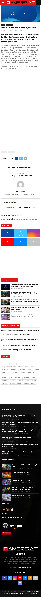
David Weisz (6, 30)
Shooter (13, 380)
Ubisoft (33, 383)
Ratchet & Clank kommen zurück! (20, 167)
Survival (12, 383)
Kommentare (11, 208)
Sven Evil (17, 475)
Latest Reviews (8, 459)
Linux (29, 372)
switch (19, 383)
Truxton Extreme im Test (21, 480)
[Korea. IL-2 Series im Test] (6, 497)
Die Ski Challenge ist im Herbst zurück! (19, 350)
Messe (9, 375)
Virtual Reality (6, 386)
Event (26, 366)
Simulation (21, 380)
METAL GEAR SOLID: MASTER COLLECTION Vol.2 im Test (22, 488)
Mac (34, 372)
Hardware (22, 369)
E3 (2, 366)
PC (11, 377)
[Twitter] (10, 578)
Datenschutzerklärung (9, 593)
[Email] (25, 578)
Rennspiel (26, 377)
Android (13, 363)
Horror (37, 369)
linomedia (34, 593)
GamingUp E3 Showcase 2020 (20, 176)
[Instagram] (15, 578)
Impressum (35, 591)
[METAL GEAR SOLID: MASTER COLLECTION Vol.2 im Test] (6, 490)
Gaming (3, 24)
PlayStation (11, 151)
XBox (14, 386)
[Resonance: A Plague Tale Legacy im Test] (6, 467)
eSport (20, 366)
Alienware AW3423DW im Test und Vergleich (23, 345)
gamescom (5, 369)
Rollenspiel (5, 380)
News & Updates (9, 24)
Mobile (21, 375)
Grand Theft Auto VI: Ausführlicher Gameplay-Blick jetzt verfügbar (23, 316)
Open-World (5, 377)
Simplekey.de (6, 514)
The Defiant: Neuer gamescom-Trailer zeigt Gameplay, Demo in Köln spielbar (24, 300)
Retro (33, 377)
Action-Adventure (13, 361)
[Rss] (30, 578)
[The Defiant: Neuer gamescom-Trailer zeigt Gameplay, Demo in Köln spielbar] (5, 302)
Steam (34, 380)
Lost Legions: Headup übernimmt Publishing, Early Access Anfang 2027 (24, 293)
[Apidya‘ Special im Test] (6, 475)
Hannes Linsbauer (18, 288)
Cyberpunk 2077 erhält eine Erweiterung (26, 330)
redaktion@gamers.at (24, 567)
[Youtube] (20, 578)
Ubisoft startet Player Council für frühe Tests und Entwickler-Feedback (24, 285)
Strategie (4, 383)
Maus (3, 375)
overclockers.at (23, 595)
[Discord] (20, 583)
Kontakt (29, 591)
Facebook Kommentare (26, 208)
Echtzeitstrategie (11, 366)
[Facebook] (4, 578)
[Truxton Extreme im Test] (6, 482)
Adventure (5, 363)
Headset (30, 369)
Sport (28, 380)
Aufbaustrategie (22, 363)
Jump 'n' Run (15, 372)
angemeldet (10, 219)
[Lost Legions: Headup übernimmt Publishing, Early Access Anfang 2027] (5, 294)
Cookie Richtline (20, 593)
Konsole (4, 151)
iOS (8, 372)
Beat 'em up (32, 363)
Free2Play (33, 366)
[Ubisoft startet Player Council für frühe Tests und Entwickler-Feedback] (5, 287)
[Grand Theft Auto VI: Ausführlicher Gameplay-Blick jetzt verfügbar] (5, 317)
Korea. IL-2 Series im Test (21, 495)
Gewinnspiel (14, 369)
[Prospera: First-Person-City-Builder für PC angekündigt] (5, 310)
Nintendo (27, 375)
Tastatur (26, 383)
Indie (3, 372)
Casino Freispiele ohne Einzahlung (12, 517)
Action (4, 361)
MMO (15, 375)
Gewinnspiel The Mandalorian (20, 334)
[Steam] (35, 578)
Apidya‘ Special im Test (20, 472)
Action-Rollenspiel (26, 361)
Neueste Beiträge (9, 280)
